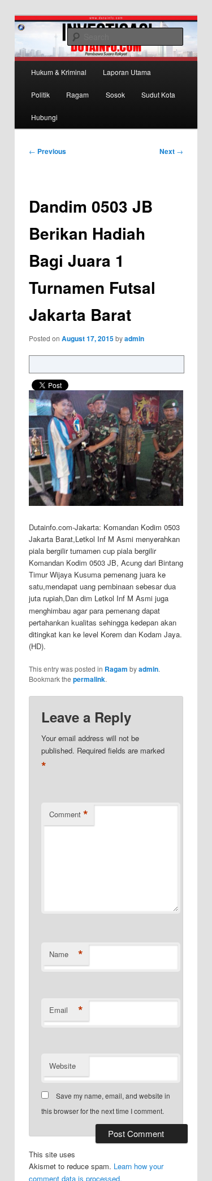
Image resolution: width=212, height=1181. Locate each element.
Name (66, 954)
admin (134, 338)
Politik (40, 94)
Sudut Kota (158, 94)
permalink (89, 679)
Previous (47, 151)
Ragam (77, 94)
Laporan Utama (127, 72)
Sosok (115, 94)
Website (62, 1065)
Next (171, 151)
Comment (68, 814)
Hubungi (44, 117)
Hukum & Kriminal (58, 72)
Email (66, 1010)
